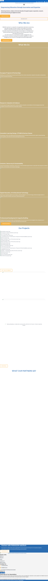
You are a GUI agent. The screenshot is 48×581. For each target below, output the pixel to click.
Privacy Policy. (23, 579)
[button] (24, 5)
